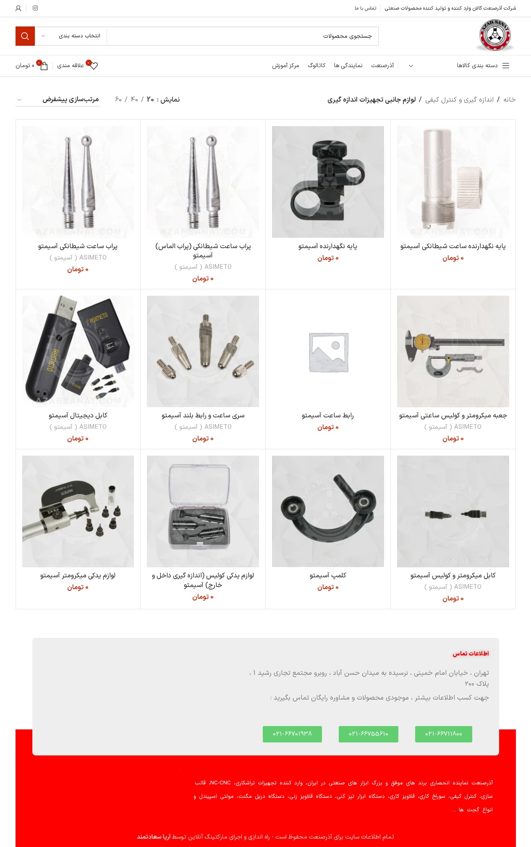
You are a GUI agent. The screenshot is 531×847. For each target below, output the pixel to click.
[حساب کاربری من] (18, 8)
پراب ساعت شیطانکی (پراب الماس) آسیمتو (203, 251)
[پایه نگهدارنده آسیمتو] (328, 182)
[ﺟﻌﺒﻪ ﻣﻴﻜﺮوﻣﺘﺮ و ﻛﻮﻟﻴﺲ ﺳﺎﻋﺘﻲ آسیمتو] (453, 352)
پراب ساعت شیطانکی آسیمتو (78, 246)
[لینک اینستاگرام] (35, 9)
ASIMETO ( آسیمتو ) (203, 267)
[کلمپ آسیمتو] (328, 512)
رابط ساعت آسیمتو (328, 416)
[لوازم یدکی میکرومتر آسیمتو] (78, 512)
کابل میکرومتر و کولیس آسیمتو (453, 576)
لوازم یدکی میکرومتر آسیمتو (77, 576)
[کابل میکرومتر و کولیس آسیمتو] (453, 512)
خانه (509, 100)
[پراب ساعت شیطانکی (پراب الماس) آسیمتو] (203, 182)
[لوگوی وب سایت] (495, 36)
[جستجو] (25, 36)
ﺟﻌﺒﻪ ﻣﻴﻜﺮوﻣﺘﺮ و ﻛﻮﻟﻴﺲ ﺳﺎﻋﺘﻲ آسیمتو (453, 416)
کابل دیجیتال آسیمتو (78, 416)
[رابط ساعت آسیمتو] (328, 352)
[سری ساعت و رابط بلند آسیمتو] (203, 352)
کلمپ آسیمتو (328, 576)
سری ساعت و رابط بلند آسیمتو (203, 416)
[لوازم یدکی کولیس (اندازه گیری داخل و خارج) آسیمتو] (203, 512)
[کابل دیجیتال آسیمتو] (78, 352)
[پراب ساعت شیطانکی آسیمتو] (78, 182)
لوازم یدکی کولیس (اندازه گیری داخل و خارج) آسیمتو (203, 580)
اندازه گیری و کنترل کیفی (459, 100)
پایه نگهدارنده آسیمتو (327, 246)
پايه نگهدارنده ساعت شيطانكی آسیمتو (453, 246)
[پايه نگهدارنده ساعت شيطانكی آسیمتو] (453, 182)
